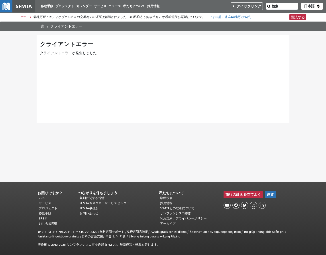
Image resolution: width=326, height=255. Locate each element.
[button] (312, 6)
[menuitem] (47, 6)
